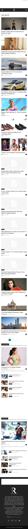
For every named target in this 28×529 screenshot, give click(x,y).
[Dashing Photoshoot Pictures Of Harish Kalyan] (14, 430)
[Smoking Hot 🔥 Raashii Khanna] (14, 356)
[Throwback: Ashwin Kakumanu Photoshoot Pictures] (4, 471)
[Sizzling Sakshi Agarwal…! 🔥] (4, 376)
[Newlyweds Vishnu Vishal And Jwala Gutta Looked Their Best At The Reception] (14, 163)
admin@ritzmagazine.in (16, 517)
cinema (3, 168)
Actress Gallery (5, 344)
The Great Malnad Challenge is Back (12, 312)
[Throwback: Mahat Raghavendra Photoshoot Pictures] (4, 458)
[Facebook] (8, 520)
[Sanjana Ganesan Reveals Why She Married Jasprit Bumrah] (14, 203)
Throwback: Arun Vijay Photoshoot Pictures (18, 450)
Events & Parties (4, 49)
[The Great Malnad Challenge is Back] (14, 304)
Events (3, 328)
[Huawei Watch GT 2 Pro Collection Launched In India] (14, 64)
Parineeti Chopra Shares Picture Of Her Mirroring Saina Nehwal (13, 272)
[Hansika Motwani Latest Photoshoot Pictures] (4, 395)
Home (2, 13)
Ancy (2, 34)
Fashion (3, 29)
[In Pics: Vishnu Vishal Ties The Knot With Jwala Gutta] (14, 183)
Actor (2, 439)
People (3, 89)
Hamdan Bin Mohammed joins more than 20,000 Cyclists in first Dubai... (13, 331)
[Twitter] (15, 520)
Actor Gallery (4, 418)
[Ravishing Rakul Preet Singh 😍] (4, 389)
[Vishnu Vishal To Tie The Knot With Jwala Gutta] (14, 244)
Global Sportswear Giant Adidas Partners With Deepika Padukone (13, 52)
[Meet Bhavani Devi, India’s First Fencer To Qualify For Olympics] (14, 224)
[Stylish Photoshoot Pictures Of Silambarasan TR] (4, 465)
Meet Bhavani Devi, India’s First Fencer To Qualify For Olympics (13, 232)
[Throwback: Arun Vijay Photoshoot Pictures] (4, 452)
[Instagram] (12, 520)
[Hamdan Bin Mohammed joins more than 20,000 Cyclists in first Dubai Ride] (14, 323)
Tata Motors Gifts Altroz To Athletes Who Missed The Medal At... (14, 92)
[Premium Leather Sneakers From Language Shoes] (14, 124)
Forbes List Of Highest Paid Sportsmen (13, 152)
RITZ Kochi (3, 115)
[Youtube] (19, 520)
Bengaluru (3, 310)
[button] (2, 10)
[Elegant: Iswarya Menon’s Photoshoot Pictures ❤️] (4, 383)
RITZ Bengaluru (4, 314)
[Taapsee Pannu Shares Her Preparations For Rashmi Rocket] (14, 284)
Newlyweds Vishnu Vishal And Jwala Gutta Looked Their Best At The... (12, 172)
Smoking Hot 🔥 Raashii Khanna (11, 367)
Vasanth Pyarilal (4, 368)
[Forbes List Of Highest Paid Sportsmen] (14, 144)
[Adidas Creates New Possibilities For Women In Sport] (14, 23)
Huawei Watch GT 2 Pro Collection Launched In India (11, 72)
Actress (10, 376)
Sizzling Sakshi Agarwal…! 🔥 (15, 374)
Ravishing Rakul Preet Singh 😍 (15, 387)
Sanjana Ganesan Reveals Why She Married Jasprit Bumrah (11, 212)
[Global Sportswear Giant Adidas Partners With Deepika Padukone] (14, 44)
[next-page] (18, 340)
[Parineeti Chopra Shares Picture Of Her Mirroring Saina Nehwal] (14, 264)
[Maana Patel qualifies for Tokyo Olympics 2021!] (14, 104)
